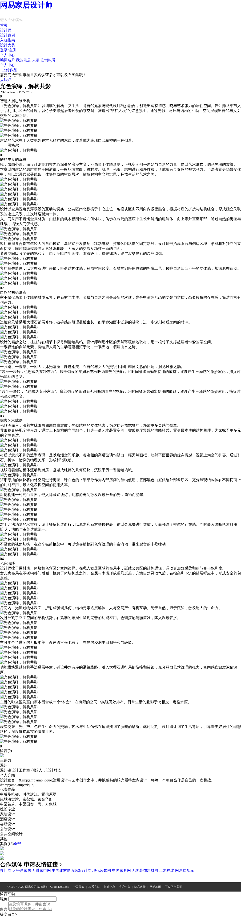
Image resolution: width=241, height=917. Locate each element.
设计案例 (7, 35)
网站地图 (155, 886)
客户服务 (124, 886)
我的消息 (28, 60)
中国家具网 (121, 870)
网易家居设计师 (26, 5)
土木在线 (166, 870)
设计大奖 (7, 45)
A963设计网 (81, 870)
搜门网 (5, 870)
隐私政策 (140, 886)
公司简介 (78, 886)
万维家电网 (41, 870)
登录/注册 (8, 50)
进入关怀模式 (11, 20)
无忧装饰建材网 (145, 870)
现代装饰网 (101, 870)
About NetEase (59, 886)
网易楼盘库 (184, 870)
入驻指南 (7, 40)
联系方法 (94, 886)
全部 (17, 844)
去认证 (5, 80)
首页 (4, 25)
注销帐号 (48, 60)
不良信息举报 (173, 886)
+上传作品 (8, 70)
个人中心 (7, 55)
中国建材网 (61, 870)
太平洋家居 (21, 870)
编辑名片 (7, 60)
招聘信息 (109, 886)
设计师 (5, 30)
